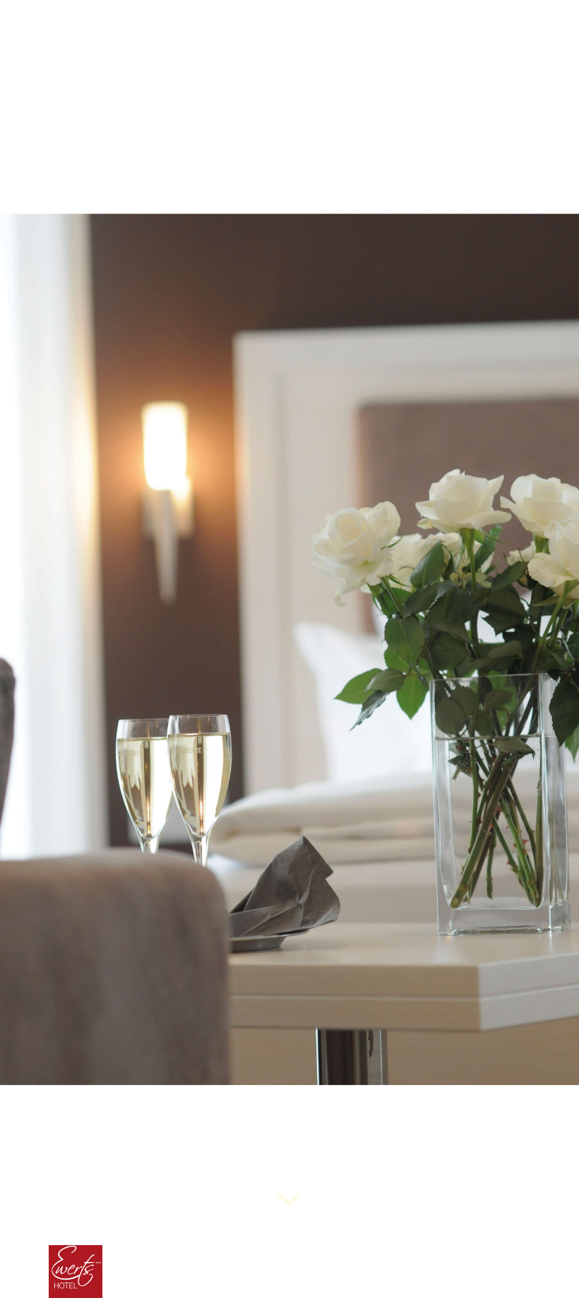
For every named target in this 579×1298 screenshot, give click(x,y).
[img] (289, 649)
